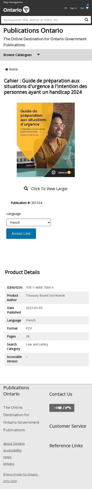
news (7, 457)
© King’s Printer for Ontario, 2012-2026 (20, 478)
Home (13, 69)
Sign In (73, 8)
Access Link (21, 233)
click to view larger (48, 188)
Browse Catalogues (22, 54)
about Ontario (14, 443)
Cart (84, 8)
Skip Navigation (13, 2)
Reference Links (66, 446)
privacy (8, 463)
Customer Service (67, 426)
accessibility (12, 450)
